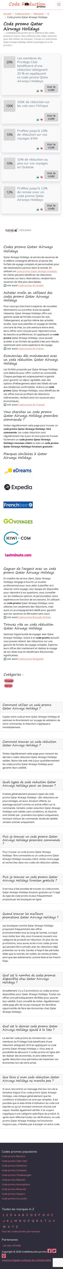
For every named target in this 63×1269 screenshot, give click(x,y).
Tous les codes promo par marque (21, 1231)
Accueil (7, 13)
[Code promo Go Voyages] (18, 520)
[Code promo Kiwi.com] (18, 537)
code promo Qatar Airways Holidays (37, 271)
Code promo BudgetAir (31, 658)
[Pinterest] (4, 1256)
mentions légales (11, 1260)
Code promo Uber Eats (14, 1161)
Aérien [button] (8, 685)
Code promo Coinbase (14, 1170)
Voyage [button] (9, 680)
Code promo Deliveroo (14, 1165)
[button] (37, 91)
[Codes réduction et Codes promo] (27, 4)
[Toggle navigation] (59, 4)
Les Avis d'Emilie (12, 1245)
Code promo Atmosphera (16, 1184)
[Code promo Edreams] (18, 470)
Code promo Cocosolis (14, 1198)
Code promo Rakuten (13, 1179)
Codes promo (22, 13)
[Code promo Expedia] (18, 487)
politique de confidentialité (36, 1260)
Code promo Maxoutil (14, 1189)
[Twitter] (54, 1251)
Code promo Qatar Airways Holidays (27, 17)
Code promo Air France (31, 348)
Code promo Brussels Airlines (34, 617)
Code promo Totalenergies (16, 1175)
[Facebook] (49, 1251)
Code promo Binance (13, 1156)
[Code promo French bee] (18, 503)
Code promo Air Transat (31, 404)
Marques (39, 13)
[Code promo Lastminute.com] (18, 554)
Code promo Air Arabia (31, 285)
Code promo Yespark (13, 1193)
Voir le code (51, 88)
